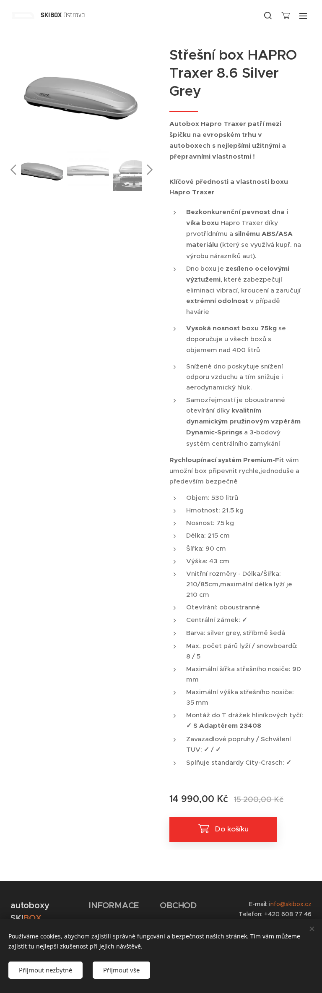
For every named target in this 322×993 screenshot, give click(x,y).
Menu (303, 15)
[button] (268, 15)
